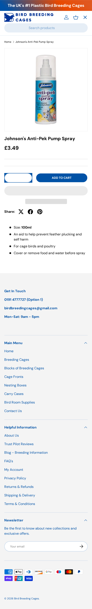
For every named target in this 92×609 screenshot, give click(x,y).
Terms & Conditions (19, 504)
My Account (13, 469)
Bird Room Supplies (19, 402)
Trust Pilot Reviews (19, 444)
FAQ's (8, 461)
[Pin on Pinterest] (40, 211)
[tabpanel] (46, 240)
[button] (46, 190)
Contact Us (17, 138)
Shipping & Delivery (19, 495)
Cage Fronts (18, 75)
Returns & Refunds (19, 486)
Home (13, 29)
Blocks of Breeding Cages (29, 60)
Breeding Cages (21, 44)
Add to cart (61, 178)
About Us (11, 435)
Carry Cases (18, 107)
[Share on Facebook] (30, 211)
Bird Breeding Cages (26, 598)
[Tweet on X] (21, 211)
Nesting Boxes (20, 91)
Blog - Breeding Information (26, 452)
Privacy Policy (15, 478)
